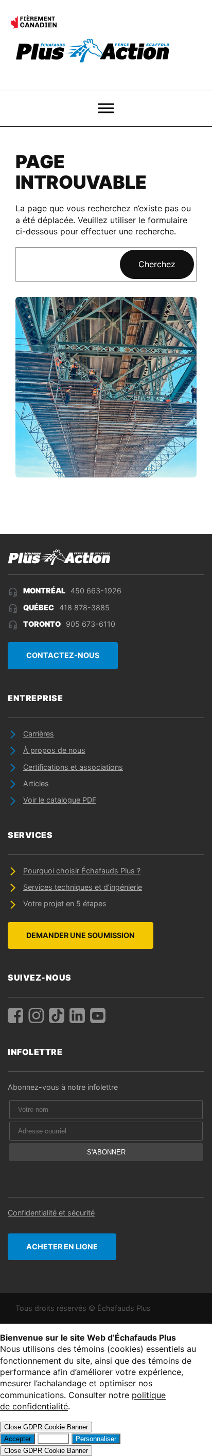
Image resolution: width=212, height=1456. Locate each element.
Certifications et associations (73, 767)
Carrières (38, 733)
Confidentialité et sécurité (51, 1212)
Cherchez (156, 264)
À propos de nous (54, 750)
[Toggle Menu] (106, 108)
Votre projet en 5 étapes (65, 903)
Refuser (53, 1439)
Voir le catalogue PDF (59, 799)
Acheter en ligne (62, 1246)
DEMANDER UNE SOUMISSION (80, 935)
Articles (36, 783)
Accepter (17, 1439)
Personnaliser (96, 1439)
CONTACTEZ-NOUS (62, 655)
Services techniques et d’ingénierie (82, 887)
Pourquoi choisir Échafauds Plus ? (81, 870)
